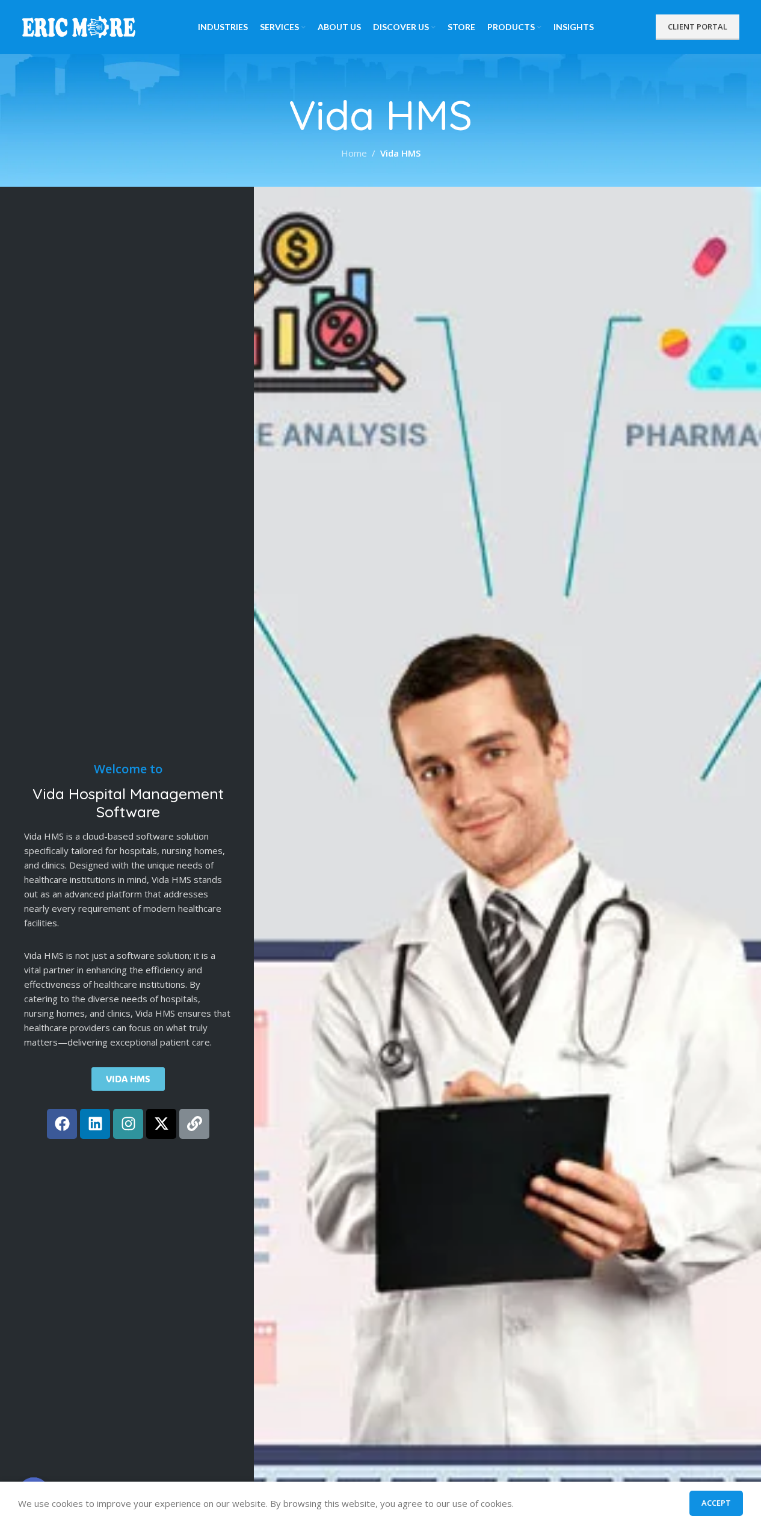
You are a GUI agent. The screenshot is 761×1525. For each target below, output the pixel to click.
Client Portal (697, 26)
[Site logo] (79, 26)
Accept (716, 1502)
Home (354, 153)
